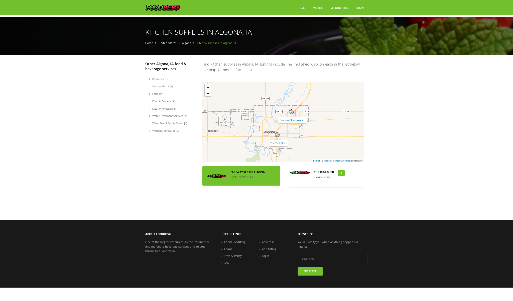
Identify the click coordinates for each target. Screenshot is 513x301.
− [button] (208, 93)
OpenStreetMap (342, 160)
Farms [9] (157, 94)
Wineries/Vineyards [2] (165, 130)
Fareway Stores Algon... (292, 120)
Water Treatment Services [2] (169, 116)
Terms (228, 249)
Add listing (269, 249)
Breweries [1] (160, 79)
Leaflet (316, 160)
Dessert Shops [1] (162, 86)
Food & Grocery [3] (163, 101)
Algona (186, 43)
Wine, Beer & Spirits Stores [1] (169, 123)
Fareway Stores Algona (247, 172)
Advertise (268, 242)
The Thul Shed (278, 143)
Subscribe (310, 271)
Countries (340, 8)
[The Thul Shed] (277, 134)
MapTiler (328, 160)
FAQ (226, 263)
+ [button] (208, 87)
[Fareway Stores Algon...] (291, 111)
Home (301, 8)
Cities (319, 8)
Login (360, 8)
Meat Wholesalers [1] (164, 108)
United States (168, 43)
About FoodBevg (234, 242)
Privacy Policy (233, 256)
